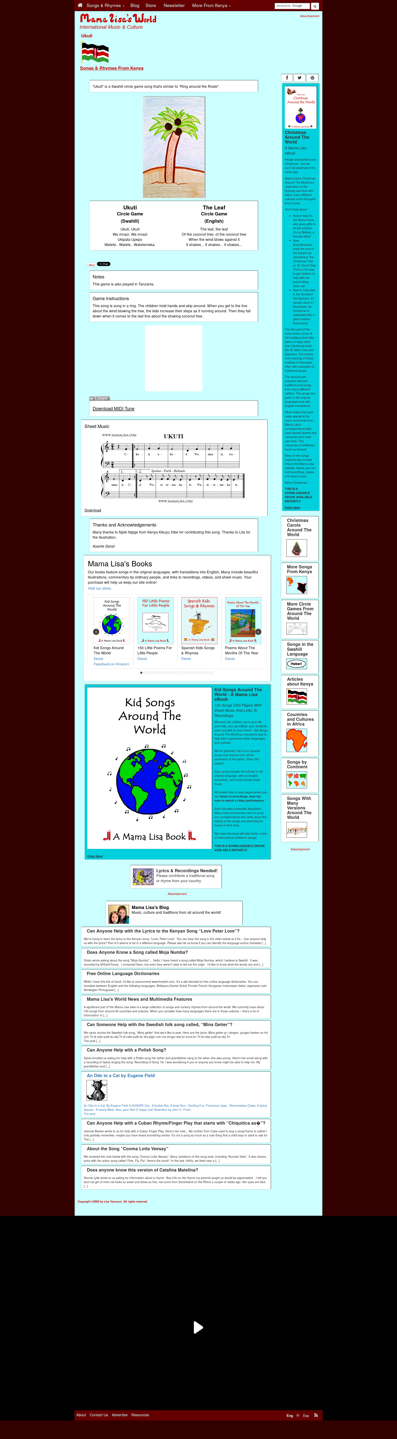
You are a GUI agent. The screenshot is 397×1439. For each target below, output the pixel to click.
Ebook (98, 658)
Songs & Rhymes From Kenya (111, 68)
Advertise (120, 1414)
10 (173, 673)
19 (205, 673)
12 (180, 673)
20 (208, 673)
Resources (140, 1414)
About (81, 1414)
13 (184, 673)
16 (194, 673)
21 (212, 673)
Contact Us (99, 1414)
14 (187, 673)
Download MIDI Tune (113, 408)
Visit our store (99, 588)
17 (198, 673)
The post (89, 1114)
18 (201, 673)
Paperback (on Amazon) (111, 664)
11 (177, 673)
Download (93, 510)
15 (191, 673)
